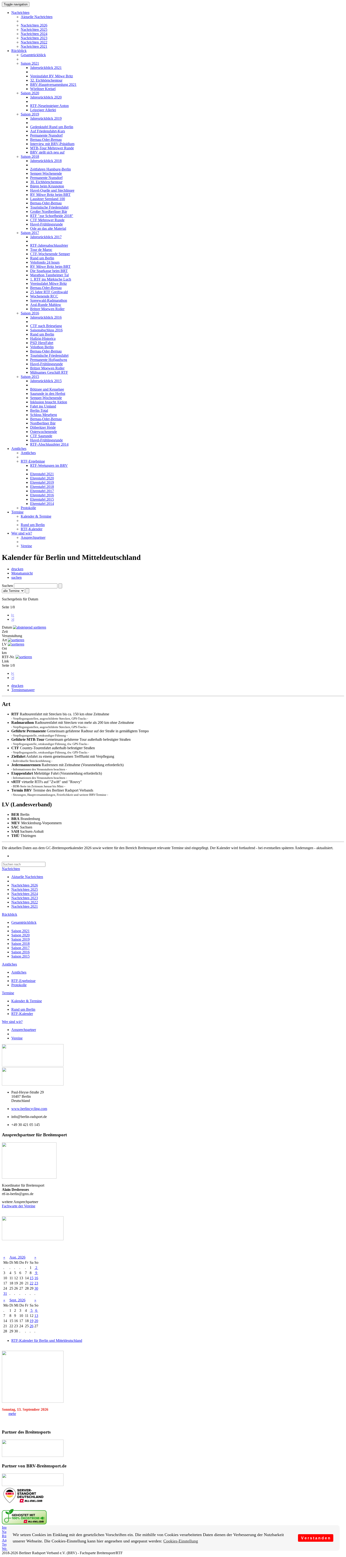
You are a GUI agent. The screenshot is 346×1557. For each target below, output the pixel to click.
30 (36, 1288)
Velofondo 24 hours (45, 262)
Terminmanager (23, 690)
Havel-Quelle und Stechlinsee (52, 190)
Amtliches (18, 449)
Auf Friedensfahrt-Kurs (47, 131)
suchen (16, 577)
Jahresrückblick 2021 (46, 68)
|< (12, 615)
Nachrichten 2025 (34, 30)
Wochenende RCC (44, 296)
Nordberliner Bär (43, 423)
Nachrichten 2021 (34, 46)
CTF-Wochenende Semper (50, 254)
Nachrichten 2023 (34, 38)
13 (36, 1316)
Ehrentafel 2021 (42, 474)
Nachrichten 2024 (34, 34)
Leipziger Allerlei (43, 110)
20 (36, 1321)
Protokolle (28, 508)
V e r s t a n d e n (315, 1538)
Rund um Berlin (42, 258)
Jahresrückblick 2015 (46, 381)
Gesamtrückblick (33, 55)
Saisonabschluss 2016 (46, 330)
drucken (17, 569)
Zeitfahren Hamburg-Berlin (50, 169)
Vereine (26, 546)
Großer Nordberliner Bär (48, 212)
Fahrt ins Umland (43, 406)
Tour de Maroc (41, 250)
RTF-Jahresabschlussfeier (49, 245)
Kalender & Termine (36, 516)
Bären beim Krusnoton (47, 186)
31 (5, 1294)
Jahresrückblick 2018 (46, 161)
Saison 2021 (30, 63)
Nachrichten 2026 (34, 25)
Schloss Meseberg (43, 415)
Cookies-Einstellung (180, 1541)
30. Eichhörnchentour (46, 182)
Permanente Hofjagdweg (48, 360)
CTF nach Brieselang (46, 326)
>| (12, 619)
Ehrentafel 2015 (42, 499)
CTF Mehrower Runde (47, 220)
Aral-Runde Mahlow (45, 305)
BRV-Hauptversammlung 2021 (53, 85)
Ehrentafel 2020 (42, 478)
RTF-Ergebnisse (33, 461)
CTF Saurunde (41, 436)
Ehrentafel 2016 (42, 495)
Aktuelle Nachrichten (36, 17)
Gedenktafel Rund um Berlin (51, 127)
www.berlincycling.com (29, 1109)
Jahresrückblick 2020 (46, 97)
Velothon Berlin (42, 347)
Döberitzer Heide (43, 427)
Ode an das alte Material (48, 228)
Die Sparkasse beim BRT (49, 271)
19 (31, 1321)
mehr (12, 1414)
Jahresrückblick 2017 (46, 237)
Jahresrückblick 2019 (46, 118)
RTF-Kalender (31, 529)
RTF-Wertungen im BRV (49, 465)
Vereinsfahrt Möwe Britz (48, 283)
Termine (17, 512)
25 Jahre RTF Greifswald (49, 292)
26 (31, 1326)
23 (36, 1283)
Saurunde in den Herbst (47, 394)
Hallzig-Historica (43, 339)
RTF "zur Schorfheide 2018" (51, 216)
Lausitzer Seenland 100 (47, 199)
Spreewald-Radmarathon (48, 300)
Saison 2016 (30, 313)
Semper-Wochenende (46, 173)
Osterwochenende (43, 432)
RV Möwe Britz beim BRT (50, 195)
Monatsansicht (22, 573)
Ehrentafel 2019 (42, 482)
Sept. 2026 (17, 1300)
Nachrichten (20, 13)
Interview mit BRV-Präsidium (52, 144)
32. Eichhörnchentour (46, 80)
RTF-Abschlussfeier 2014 (49, 444)
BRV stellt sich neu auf (47, 152)
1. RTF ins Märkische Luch (50, 279)
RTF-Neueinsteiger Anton (49, 106)
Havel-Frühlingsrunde (46, 224)
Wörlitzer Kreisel (43, 89)
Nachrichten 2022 (34, 42)
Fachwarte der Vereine (18, 1206)
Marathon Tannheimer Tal (49, 275)
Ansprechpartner (33, 537)
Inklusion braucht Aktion (48, 402)
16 (36, 1278)
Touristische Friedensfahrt (49, 207)
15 (31, 1278)
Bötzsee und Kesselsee (47, 389)
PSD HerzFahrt (41, 343)
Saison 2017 (30, 233)
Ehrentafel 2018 (42, 487)
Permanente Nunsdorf (46, 135)
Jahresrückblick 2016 (46, 317)
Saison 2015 (30, 377)
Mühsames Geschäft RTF (49, 372)
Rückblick (19, 51)
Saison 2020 (30, 93)
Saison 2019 (30, 114)
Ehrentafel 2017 (42, 491)
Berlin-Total (39, 410)
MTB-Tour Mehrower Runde (52, 148)
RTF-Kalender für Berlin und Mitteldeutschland (46, 1341)
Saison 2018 (30, 156)
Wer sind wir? (21, 533)
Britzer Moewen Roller (47, 309)
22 (31, 1283)
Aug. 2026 (17, 1257)
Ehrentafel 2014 (42, 504)
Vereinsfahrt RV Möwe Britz (51, 76)
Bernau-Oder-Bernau (46, 140)
